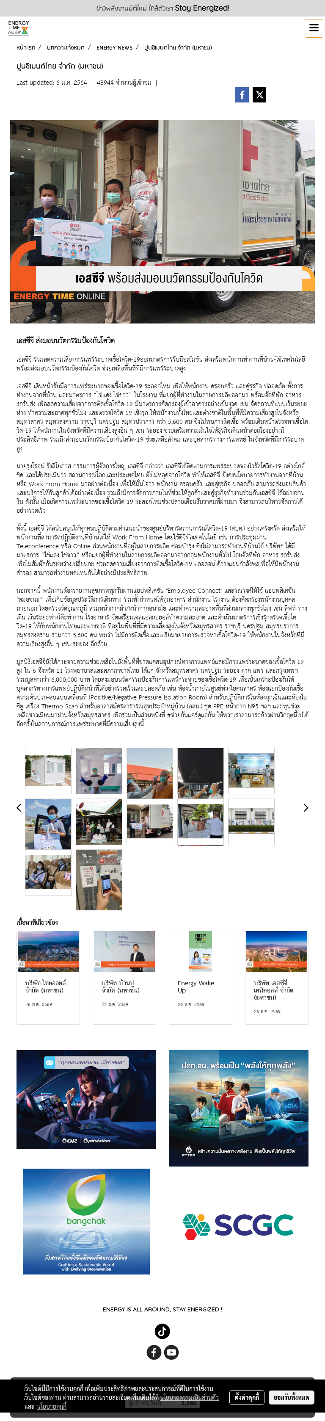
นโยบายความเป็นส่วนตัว (189, 1397)
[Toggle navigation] (314, 28)
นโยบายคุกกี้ (51, 1406)
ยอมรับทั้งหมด (291, 1397)
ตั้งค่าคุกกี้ (247, 1397)
